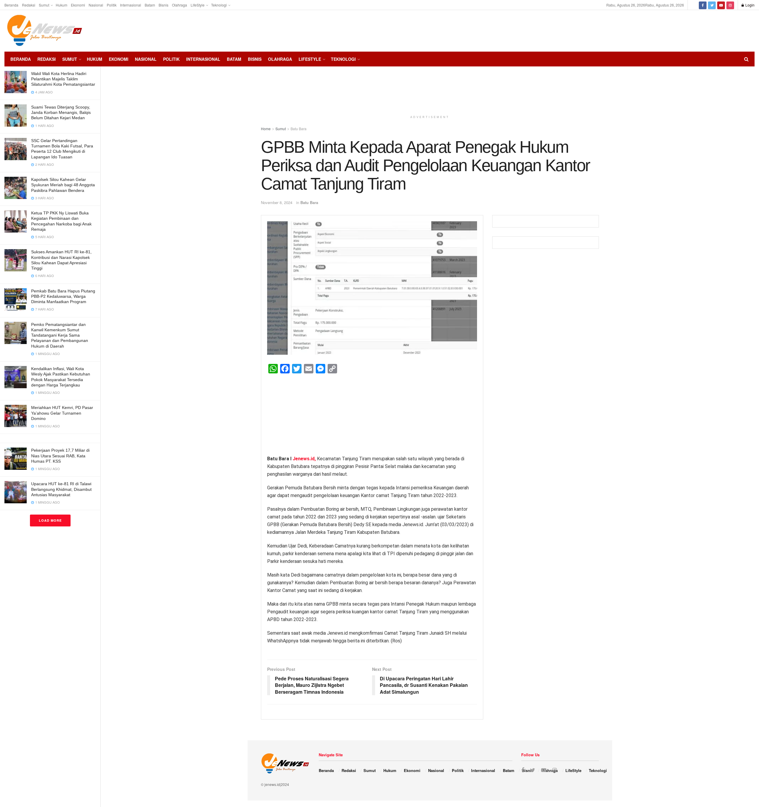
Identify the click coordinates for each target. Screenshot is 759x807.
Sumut (44, 4)
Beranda (11, 4)
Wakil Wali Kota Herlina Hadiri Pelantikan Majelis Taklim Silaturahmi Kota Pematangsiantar (63, 79)
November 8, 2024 (276, 202)
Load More (50, 520)
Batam (150, 4)
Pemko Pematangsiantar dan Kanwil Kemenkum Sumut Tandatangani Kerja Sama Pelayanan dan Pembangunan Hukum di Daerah (59, 335)
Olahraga (179, 4)
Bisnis (163, 4)
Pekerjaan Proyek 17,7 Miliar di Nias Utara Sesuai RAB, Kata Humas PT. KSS (60, 455)
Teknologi (219, 4)
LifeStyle (198, 4)
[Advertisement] (737, 30)
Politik (112, 4)
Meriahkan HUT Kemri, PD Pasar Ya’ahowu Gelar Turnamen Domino (62, 413)
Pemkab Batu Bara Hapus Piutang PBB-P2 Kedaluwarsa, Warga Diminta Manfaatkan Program (63, 296)
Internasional (130, 4)
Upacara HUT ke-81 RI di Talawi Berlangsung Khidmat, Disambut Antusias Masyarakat (61, 489)
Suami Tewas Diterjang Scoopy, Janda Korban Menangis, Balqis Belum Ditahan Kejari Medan (61, 112)
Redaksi (28, 4)
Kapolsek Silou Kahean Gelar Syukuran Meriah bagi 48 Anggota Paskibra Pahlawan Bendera (63, 184)
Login (749, 4)
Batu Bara (309, 202)
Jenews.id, (305, 458)
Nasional (96, 4)
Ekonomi (78, 4)
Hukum (61, 4)
